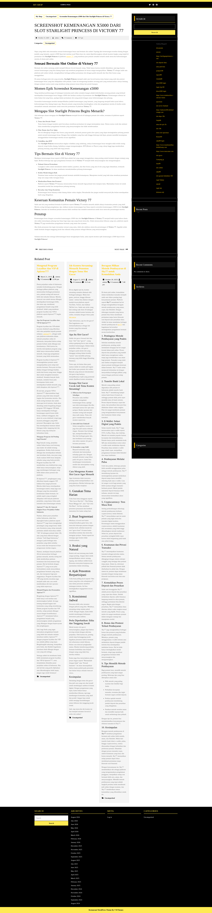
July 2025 (138, 367)
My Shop (38, 5)
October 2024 (140, 417)
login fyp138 (160, 87)
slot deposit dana (161, 62)
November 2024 (140, 411)
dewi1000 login (161, 83)
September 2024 (140, 423)
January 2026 (139, 333)
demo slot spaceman (162, 133)
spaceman (159, 102)
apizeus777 (47, 334)
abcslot (158, 52)
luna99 (158, 163)
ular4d (158, 184)
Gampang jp (160, 159)
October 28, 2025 (111, 279)
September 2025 (140, 356)
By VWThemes (117, 910)
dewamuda (159, 48)
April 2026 (139, 316)
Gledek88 (159, 79)
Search (140, 19)
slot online (159, 168)
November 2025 (140, 344)
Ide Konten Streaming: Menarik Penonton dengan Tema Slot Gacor (81, 270)
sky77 (120, 324)
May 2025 (138, 378)
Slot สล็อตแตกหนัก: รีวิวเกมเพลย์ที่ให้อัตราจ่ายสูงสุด (153, 242)
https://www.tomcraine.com (164, 151)
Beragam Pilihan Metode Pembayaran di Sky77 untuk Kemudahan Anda (114, 270)
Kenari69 (159, 137)
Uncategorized (51, 16)
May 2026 (138, 311)
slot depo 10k (160, 116)
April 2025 (139, 383)
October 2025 (140, 350)
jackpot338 (159, 71)
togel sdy (159, 188)
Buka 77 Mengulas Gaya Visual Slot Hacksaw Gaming (154, 248)
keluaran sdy (160, 192)
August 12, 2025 (79, 279)
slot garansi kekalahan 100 (164, 176)
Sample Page (65, 5)
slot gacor (72, 317)
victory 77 (69, 56)
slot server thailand (162, 106)
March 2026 (139, 322)
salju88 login (160, 141)
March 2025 (139, 389)
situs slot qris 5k (161, 124)
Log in (109, 817)
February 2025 (140, 395)
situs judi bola (160, 67)
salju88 (158, 172)
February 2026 (140, 328)
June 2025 (138, 372)
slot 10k (158, 128)
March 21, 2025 (46, 277)
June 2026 (138, 305)
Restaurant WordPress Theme (100, 910)
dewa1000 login (161, 91)
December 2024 (140, 406)
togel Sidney (160, 180)
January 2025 (139, 400)
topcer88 (159, 75)
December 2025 (140, 339)
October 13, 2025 (43, 38)
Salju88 (158, 120)
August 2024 (139, 428)
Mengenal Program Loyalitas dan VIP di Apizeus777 (47, 268)
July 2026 (138, 300)
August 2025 (139, 361)
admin (57, 38)
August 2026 (139, 294)
